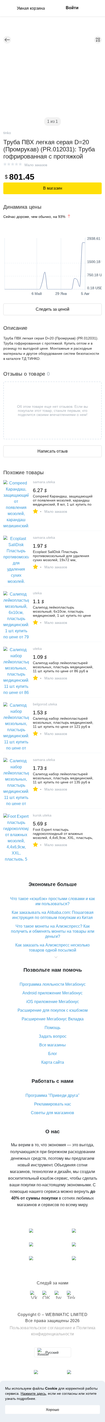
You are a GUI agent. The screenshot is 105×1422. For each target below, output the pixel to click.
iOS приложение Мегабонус (52, 1001)
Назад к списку (7, 40)
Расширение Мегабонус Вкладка (53, 1019)
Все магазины (52, 1045)
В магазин (52, 188)
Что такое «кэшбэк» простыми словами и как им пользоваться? (52, 901)
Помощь (52, 1027)
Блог (52, 1053)
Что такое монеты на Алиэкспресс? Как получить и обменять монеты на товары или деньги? (52, 931)
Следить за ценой (52, 309)
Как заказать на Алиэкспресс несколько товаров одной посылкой (52, 947)
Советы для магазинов (52, 1113)
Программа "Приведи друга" (52, 1095)
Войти (72, 8)
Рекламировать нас (52, 1104)
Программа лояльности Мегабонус (53, 984)
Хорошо (52, 1409)
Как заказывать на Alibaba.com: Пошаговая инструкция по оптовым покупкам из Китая (53, 915)
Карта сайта (52, 1062)
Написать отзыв (52, 451)
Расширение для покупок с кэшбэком (53, 1010)
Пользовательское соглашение (41, 1328)
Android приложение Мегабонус (52, 993)
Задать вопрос (53, 1036)
